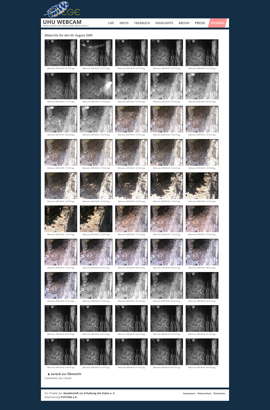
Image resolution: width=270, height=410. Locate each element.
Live (111, 23)
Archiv (184, 23)
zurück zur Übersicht (65, 374)
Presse (200, 23)
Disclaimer (219, 393)
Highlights (164, 23)
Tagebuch (142, 23)
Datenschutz (204, 393)
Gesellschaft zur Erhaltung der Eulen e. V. (89, 393)
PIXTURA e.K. (69, 397)
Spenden (217, 23)
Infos (124, 23)
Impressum (189, 393)
